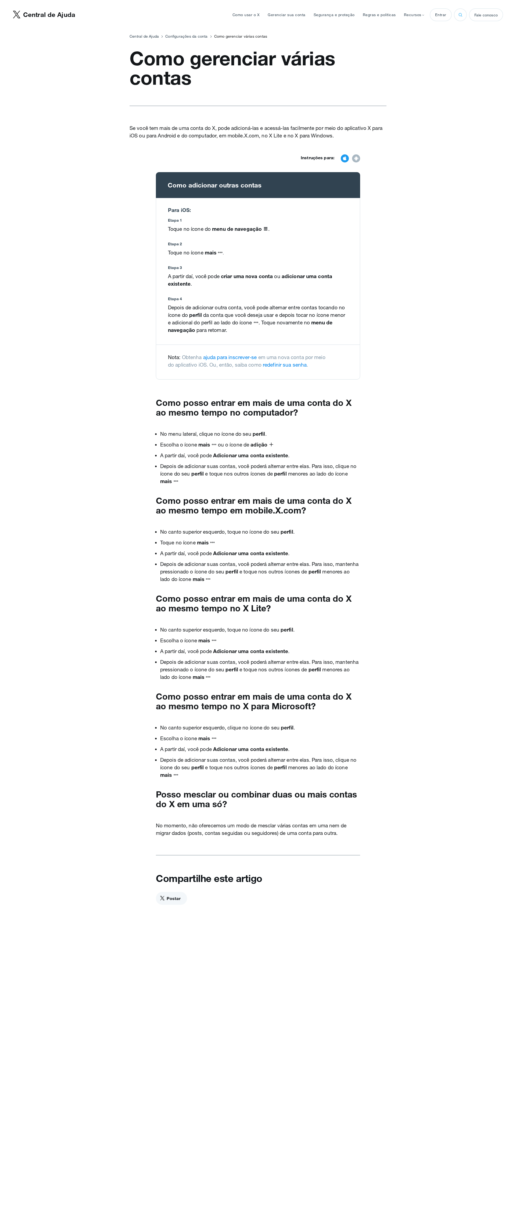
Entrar (440, 14)
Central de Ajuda (144, 36)
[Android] (356, 159)
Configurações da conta (186, 36)
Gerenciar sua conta (287, 14)
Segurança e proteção (334, 14)
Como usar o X (246, 14)
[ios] (345, 159)
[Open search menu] (460, 14)
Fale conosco (486, 15)
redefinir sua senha (285, 365)
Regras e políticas (379, 14)
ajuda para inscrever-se (230, 357)
